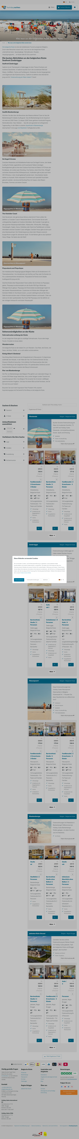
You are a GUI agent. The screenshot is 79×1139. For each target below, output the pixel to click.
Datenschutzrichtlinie (26, 573)
